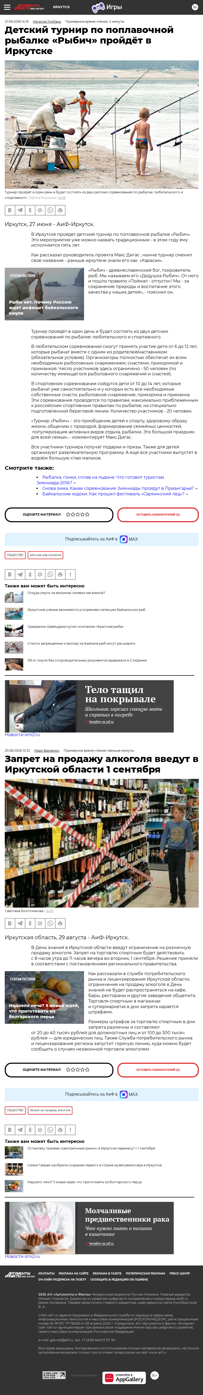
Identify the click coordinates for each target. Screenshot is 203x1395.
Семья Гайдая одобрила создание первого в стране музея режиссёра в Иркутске (94, 1165)
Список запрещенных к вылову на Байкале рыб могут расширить (81, 643)
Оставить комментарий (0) (158, 514)
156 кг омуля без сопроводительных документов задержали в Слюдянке (87, 660)
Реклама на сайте (74, 1273)
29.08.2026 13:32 (17, 750)
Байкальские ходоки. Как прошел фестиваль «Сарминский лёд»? (113, 493)
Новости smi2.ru (22, 734)
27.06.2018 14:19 (17, 21)
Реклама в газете (107, 1273)
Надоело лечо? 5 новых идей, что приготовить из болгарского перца (84, 1182)
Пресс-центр (179, 1273)
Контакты (46, 1273)
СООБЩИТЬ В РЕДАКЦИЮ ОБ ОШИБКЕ (119, 1279)
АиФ (62, 198)
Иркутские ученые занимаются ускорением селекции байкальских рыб (86, 610)
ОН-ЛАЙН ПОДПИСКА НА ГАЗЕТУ (62, 1279)
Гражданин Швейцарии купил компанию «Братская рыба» (75, 627)
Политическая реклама (145, 1273)
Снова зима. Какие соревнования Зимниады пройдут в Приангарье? (118, 488)
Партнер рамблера (83, 1375)
